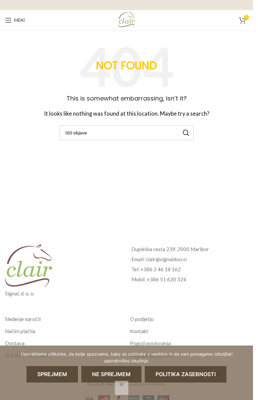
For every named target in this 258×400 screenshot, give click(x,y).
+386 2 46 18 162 (160, 269)
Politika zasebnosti (186, 374)
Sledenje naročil (23, 319)
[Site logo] (126, 19)
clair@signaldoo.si (166, 259)
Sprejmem (52, 374)
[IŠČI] (186, 133)
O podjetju (142, 319)
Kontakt (139, 331)
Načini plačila (20, 331)
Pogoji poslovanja (150, 343)
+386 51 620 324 (166, 279)
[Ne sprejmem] (121, 388)
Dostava (15, 343)
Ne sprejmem (111, 374)
